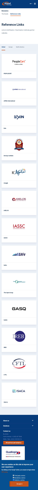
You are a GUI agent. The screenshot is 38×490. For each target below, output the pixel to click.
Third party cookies (19, 475)
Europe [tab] (11, 47)
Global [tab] (3, 47)
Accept (19, 484)
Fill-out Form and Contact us (13, 443)
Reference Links (15, 14)
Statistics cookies (19, 480)
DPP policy (4, 472)
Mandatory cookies (19, 478)
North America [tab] (20, 47)
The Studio (5, 14)
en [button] (30, 3)
